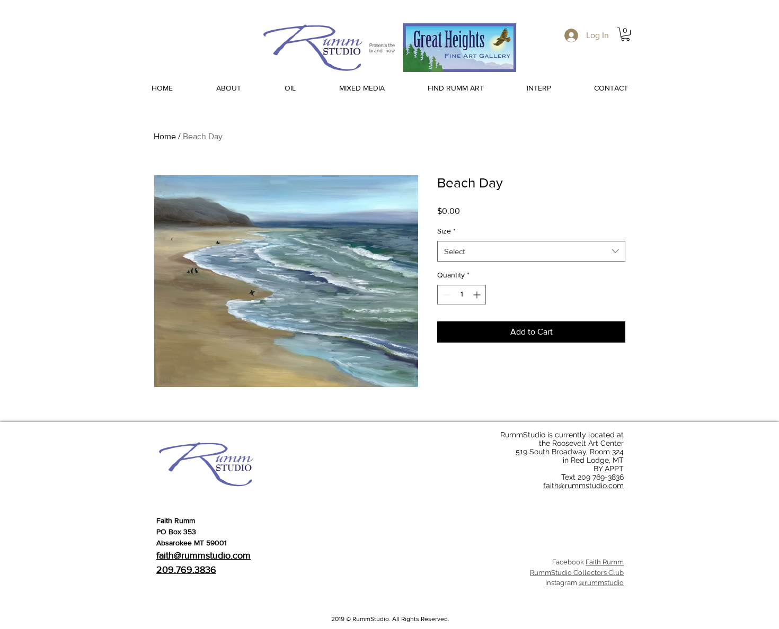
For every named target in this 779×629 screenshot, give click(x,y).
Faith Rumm (605, 562)
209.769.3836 (186, 569)
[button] (625, 34)
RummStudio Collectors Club (577, 573)
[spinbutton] (461, 294)
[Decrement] (445, 294)
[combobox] (531, 251)
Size (446, 231)
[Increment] (477, 294)
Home (165, 136)
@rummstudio (601, 583)
